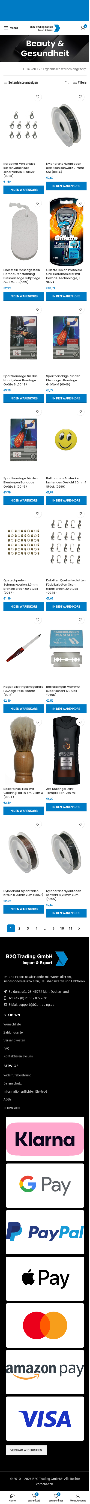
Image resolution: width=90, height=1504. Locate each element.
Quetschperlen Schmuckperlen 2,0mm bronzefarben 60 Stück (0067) (20, 586)
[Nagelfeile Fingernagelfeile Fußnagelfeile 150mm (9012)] (23, 648)
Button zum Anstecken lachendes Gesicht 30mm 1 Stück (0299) (66, 482)
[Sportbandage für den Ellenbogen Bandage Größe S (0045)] (23, 440)
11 (70, 928)
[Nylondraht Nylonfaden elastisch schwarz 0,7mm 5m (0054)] (66, 125)
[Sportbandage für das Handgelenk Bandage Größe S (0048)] (23, 337)
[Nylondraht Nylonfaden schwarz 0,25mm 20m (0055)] (66, 852)
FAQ (6, 1048)
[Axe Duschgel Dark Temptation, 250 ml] (66, 750)
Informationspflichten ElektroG (25, 1091)
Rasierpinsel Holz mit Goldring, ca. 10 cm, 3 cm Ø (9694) (23, 793)
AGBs (7, 1099)
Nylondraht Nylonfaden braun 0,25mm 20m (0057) (23, 893)
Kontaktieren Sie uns (18, 1056)
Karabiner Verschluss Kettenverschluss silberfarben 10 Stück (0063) (19, 170)
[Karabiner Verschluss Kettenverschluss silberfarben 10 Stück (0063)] (23, 125)
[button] (23, 190)
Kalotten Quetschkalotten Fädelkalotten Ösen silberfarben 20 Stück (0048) (66, 586)
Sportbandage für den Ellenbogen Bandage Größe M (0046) (63, 380)
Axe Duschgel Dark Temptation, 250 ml (60, 791)
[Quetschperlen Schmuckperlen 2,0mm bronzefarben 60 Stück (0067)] (23, 542)
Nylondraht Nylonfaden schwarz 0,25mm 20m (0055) (63, 895)
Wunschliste (12, 1024)
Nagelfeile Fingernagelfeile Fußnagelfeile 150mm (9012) (23, 691)
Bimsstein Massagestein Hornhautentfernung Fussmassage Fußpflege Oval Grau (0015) (21, 276)
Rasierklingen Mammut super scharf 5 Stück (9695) (63, 691)
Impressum (11, 1107)
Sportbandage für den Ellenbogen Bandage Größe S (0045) (20, 482)
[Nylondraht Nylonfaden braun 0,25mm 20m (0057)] (23, 852)
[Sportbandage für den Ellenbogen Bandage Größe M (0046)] (66, 337)
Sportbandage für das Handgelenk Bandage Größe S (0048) (20, 380)
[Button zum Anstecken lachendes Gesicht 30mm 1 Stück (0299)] (66, 440)
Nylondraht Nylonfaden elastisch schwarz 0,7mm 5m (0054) (65, 168)
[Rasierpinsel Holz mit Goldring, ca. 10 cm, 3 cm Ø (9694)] (23, 750)
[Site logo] (45, 27)
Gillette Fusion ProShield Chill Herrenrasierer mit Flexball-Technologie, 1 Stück (64, 276)
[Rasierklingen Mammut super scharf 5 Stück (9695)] (66, 648)
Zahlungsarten (13, 1032)
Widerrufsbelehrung (17, 1075)
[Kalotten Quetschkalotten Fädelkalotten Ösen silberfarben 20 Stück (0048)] (66, 542)
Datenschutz (12, 1083)
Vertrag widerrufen (26, 1450)
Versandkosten (14, 1040)
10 (62, 928)
